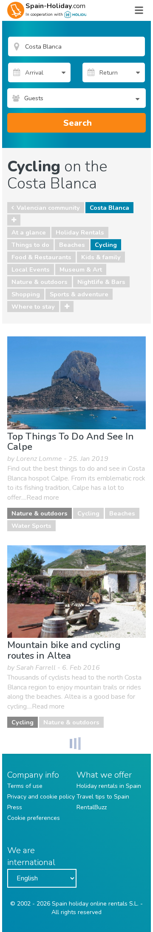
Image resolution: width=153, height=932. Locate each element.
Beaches (72, 244)
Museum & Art (81, 269)
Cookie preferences (33, 818)
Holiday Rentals (80, 232)
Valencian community (48, 207)
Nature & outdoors (39, 282)
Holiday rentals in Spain (108, 786)
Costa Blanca (109, 207)
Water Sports (31, 525)
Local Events (30, 269)
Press (14, 807)
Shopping (25, 294)
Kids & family (101, 257)
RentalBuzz (91, 807)
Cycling (106, 244)
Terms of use (24, 786)
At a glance (28, 232)
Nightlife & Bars (101, 282)
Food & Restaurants (41, 257)
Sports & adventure (79, 294)
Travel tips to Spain (102, 797)
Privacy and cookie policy (41, 797)
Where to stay (33, 306)
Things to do (30, 244)
